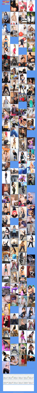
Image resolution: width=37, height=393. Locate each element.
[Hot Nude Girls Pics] (6, 1)
